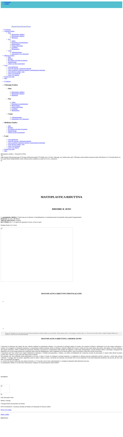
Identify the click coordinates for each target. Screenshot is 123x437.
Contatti (6, 4)
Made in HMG (5, 414)
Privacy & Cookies (6, 410)
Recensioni (7, 2)
